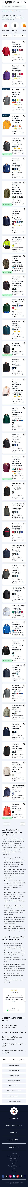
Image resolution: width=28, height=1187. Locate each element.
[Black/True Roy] (22, 532)
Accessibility (14, 1153)
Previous (6, 824)
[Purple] (13, 76)
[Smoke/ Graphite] (17, 197)
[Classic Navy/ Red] (20, 197)
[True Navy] (13, 50)
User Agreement (14, 1158)
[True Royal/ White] (15, 169)
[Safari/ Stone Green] (15, 714)
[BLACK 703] (15, 368)
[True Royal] (15, 50)
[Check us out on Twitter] (7, 1176)
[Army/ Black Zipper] (13, 197)
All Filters (5, 36)
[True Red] (20, 50)
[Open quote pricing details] (23, 60)
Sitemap (14, 1171)
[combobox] (14, 6)
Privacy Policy (14, 1161)
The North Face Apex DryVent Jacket (17, 746)
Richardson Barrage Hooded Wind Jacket (17, 688)
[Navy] (20, 693)
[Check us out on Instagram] (10, 1176)
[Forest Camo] (13, 266)
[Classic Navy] (17, 266)
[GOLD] (15, 126)
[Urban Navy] (15, 752)
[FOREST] (15, 420)
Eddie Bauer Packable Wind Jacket (16, 324)
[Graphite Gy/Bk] (17, 532)
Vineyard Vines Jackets (14, 1091)
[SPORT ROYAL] (13, 100)
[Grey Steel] (15, 330)
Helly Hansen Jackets (14, 1096)
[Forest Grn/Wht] (22, 222)
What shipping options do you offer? (12, 1045)
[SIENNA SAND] (22, 612)
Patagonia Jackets (14, 1086)
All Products (5, 11)
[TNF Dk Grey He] (15, 146)
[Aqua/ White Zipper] (13, 469)
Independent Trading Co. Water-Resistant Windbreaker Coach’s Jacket (17, 281)
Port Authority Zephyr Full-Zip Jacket (17, 548)
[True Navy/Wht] (17, 169)
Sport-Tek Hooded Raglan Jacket (16, 44)
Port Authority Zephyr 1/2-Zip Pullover (17, 667)
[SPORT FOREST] (15, 100)
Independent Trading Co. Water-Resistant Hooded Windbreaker (17, 645)
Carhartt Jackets (14, 1065)
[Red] (20, 469)
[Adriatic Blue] (13, 330)
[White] (17, 74)
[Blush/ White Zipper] (17, 394)
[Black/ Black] (15, 289)
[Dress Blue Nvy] (17, 512)
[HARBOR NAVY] (15, 612)
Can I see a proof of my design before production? (12, 1038)
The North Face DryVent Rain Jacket (16, 141)
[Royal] (22, 693)
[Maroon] (22, 50)
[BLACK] (13, 423)
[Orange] (20, 126)
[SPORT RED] (15, 102)
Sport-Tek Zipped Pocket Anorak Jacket (17, 526)
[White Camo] (13, 394)
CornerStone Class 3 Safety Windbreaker (17, 240)
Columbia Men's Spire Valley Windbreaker (17, 708)
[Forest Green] (17, 50)
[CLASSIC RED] (17, 420)
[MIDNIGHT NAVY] (15, 732)
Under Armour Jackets (14, 1101)
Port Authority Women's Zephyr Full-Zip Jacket (17, 506)
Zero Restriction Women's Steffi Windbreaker (17, 788)
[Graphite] (22, 266)
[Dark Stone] (13, 775)
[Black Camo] (15, 197)
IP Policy (14, 1168)
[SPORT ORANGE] (13, 102)
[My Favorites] (21, 2)
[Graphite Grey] (15, 52)
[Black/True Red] (13, 532)
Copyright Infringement (14, 1166)
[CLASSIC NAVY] (20, 420)
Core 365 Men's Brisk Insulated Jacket (17, 624)
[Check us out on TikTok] (21, 1176)
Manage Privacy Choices (14, 1156)
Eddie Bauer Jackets (14, 1081)
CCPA (14, 1163)
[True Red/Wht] (15, 222)
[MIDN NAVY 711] (13, 368)
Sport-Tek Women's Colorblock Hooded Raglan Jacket (16, 213)
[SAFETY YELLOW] (17, 100)
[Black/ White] (13, 169)
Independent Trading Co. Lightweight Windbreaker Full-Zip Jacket (17, 461)
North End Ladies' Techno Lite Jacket (17, 726)
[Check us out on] (14, 1176)
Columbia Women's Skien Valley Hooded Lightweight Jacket (17, 767)
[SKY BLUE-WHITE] (17, 612)
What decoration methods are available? (12, 1052)
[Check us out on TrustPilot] (25, 1176)
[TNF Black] (17, 146)
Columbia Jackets (14, 1075)
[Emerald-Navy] (20, 612)
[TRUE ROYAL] (22, 420)
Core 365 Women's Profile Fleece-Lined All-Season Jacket (17, 412)
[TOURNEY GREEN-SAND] (13, 612)
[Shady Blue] (13, 146)
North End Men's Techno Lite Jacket (16, 362)
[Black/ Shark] (13, 714)
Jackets (12, 11)
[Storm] (13, 794)
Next (22, 824)
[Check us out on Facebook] (3, 1176)
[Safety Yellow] (13, 246)
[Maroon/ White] (13, 224)
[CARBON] (13, 420)
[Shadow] (15, 594)
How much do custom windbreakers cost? (9, 1027)
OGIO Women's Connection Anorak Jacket (17, 486)
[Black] (13, 52)
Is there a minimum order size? (12, 1032)
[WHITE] (20, 100)
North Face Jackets (14, 1070)
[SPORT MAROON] (22, 100)
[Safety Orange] (13, 471)
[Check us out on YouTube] (17, 1176)
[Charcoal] (15, 693)
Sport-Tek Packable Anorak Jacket (16, 68)
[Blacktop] (13, 492)
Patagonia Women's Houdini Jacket (17, 806)
